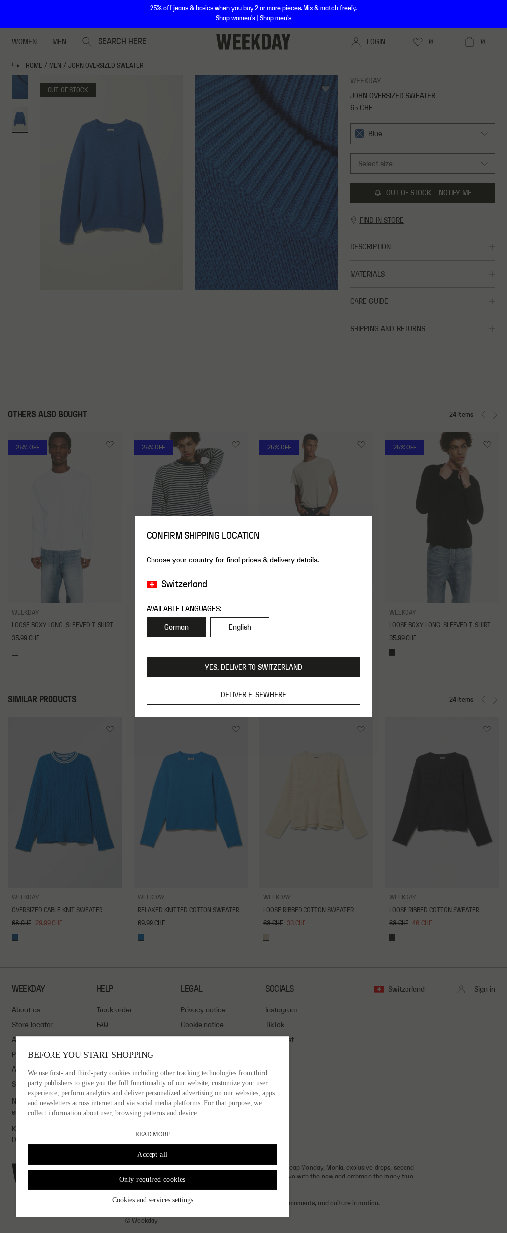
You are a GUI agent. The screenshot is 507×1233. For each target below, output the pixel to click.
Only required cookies (152, 1179)
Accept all (152, 1154)
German (176, 627)
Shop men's (275, 18)
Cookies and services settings (152, 1200)
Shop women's (235, 18)
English (240, 627)
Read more (152, 1134)
